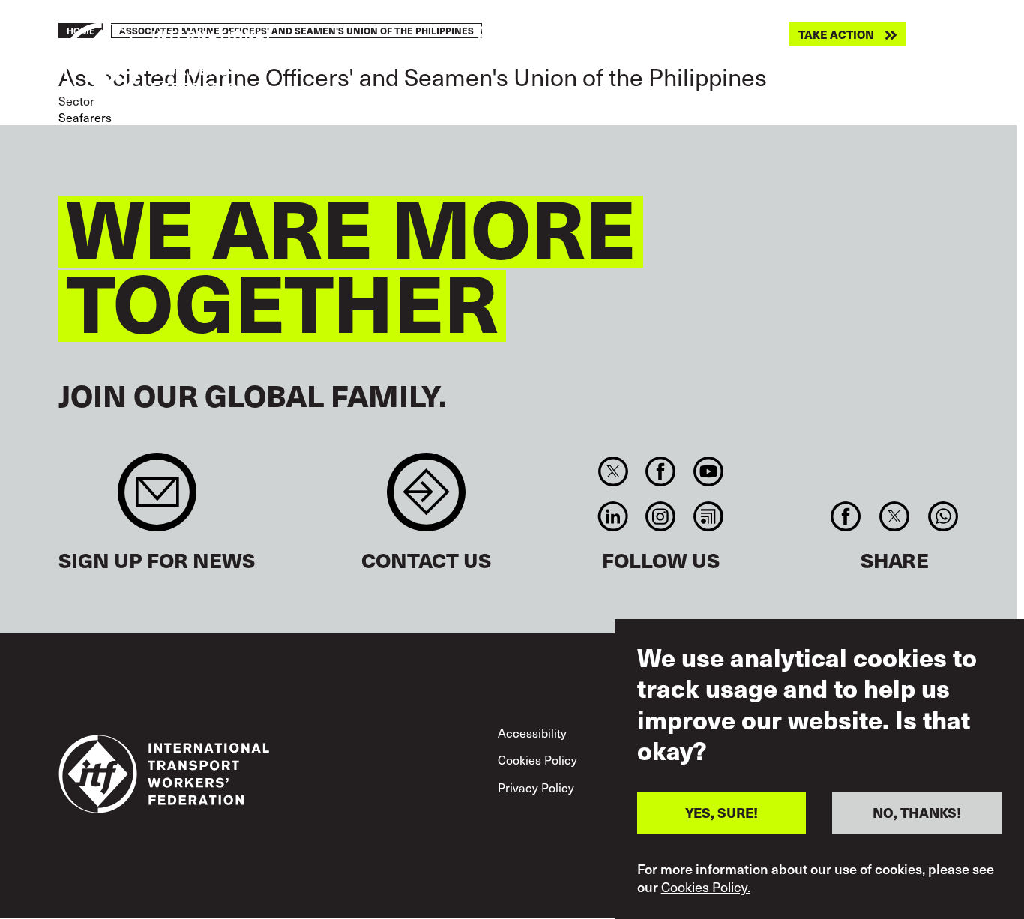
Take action (836, 34)
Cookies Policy (537, 759)
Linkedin (613, 516)
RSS (708, 516)
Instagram (661, 516)
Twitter (613, 471)
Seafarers (85, 117)
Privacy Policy (536, 787)
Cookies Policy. (705, 888)
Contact (426, 499)
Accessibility (532, 732)
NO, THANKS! (917, 812)
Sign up (157, 499)
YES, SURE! (721, 812)
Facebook (661, 471)
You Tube (708, 471)
